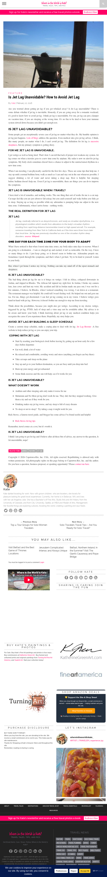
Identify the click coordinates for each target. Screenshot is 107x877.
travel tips (71, 850)
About (6, 806)
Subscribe (90, 12)
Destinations (33, 806)
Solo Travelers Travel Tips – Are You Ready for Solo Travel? (78, 526)
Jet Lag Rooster (84, 326)
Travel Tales (18, 806)
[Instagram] (15, 510)
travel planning (75, 843)
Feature (32, 451)
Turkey (93, 843)
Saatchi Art (19, 660)
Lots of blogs (32, 137)
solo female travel (92, 839)
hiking (78, 858)
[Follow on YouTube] (30, 851)
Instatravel (61, 843)
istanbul (71, 854)
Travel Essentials (70, 806)
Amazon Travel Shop (51, 806)
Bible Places (95, 850)
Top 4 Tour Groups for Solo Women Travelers (28, 526)
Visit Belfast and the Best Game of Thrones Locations (21, 550)
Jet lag (39, 451)
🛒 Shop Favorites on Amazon (81, 711)
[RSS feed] (40, 851)
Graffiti (96, 861)
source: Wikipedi (32, 236)
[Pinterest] (10, 510)
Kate (13, 103)
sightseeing (77, 839)
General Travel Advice (65, 861)
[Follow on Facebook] (11, 851)
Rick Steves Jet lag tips (25, 420)
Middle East (61, 854)
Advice (24, 451)
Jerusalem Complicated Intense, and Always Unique (53, 549)
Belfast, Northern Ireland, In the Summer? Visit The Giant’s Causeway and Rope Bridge (84, 552)
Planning (99, 806)
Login (42, 562)
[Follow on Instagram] (25, 851)
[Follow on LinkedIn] (35, 851)
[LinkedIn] (20, 510)
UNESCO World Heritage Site (67, 846)
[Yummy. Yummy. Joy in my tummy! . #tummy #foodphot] (81, 772)
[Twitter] (6, 510)
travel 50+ (61, 850)
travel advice (89, 858)
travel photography (88, 846)
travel (67, 839)
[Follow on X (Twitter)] (15, 851)
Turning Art (42, 658)
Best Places (83, 850)
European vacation (83, 861)
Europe (80, 854)
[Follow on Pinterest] (20, 851)
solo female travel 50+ (65, 858)
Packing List (86, 806)
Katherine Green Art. (27, 655)
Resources (53, 810)
